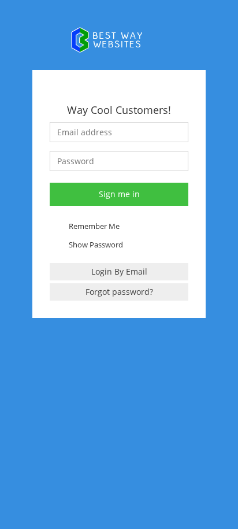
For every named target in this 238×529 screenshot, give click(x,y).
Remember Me (94, 226)
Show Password (96, 244)
